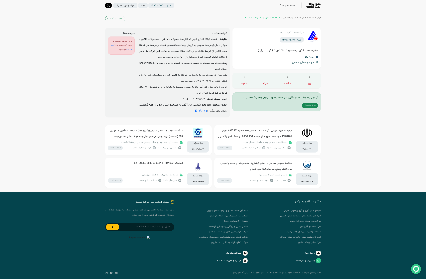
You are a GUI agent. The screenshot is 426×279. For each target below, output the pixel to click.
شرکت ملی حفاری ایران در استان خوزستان (228, 216)
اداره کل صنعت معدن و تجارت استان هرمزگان (300, 237)
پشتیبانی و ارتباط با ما (305, 261)
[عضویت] (112, 227)
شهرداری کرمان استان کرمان (235, 221)
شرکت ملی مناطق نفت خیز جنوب (305, 221)
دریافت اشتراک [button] (310, 105)
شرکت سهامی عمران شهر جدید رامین (304, 232)
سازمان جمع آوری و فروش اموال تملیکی (302, 210)
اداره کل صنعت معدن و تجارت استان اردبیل (227, 210)
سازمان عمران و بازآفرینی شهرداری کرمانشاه (228, 226)
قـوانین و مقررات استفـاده (229, 261)
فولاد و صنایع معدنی (293, 18)
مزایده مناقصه (314, 18)
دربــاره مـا (310, 253)
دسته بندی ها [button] (288, 5)
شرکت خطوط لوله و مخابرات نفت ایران (229, 242)
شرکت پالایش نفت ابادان (309, 242)
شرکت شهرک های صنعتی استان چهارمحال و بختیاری (223, 237)
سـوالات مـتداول (233, 253)
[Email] (205, 111)
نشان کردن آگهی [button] (116, 18)
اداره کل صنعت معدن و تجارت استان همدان (300, 216)
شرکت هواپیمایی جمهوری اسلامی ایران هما (227, 232)
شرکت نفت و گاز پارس (310, 226)
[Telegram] (196, 111)
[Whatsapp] (200, 111)
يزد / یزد (309, 57)
